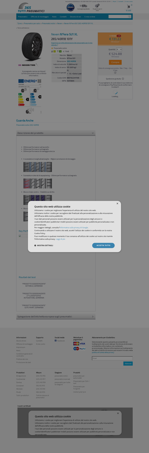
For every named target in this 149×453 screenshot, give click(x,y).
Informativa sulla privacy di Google (74, 227)
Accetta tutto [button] (103, 245)
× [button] (117, 203)
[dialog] (74, 226)
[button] (43, 245)
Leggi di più (60, 239)
